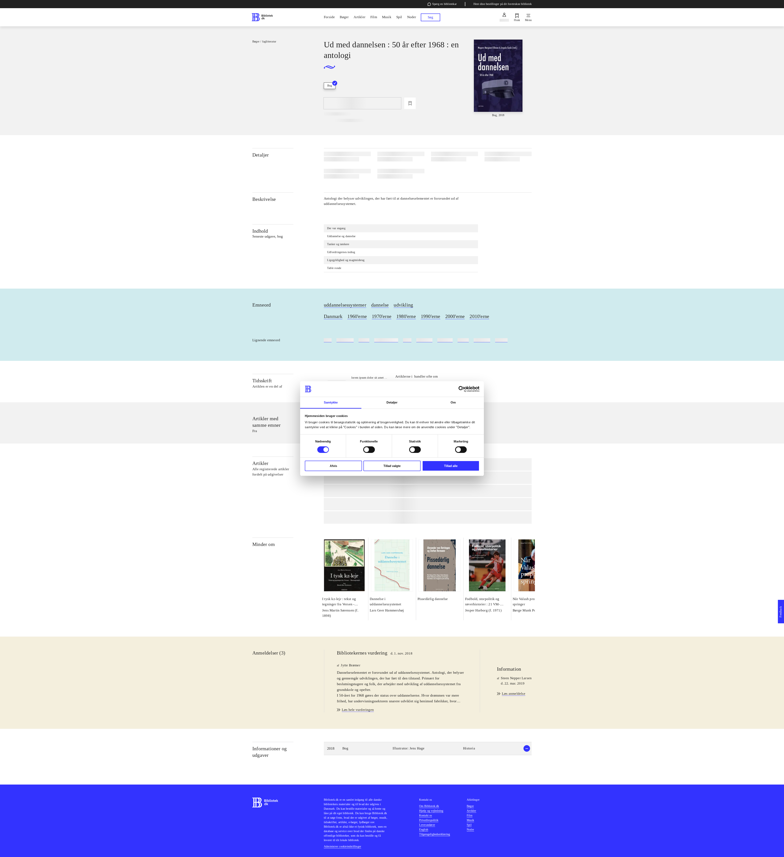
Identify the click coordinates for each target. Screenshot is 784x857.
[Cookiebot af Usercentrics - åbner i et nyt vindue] (461, 389)
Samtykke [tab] (331, 402)
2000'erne (455, 316)
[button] (428, 748)
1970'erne (381, 316)
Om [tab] (453, 402)
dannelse (380, 305)
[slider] (498, 78)
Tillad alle (451, 466)
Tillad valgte (392, 466)
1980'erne (406, 316)
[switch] (369, 449)
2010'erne (479, 316)
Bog (329, 85)
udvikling (403, 305)
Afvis (333, 466)
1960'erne (357, 316)
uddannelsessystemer (345, 305)
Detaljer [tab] (392, 402)
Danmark (333, 316)
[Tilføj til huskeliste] (410, 103)
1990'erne (430, 316)
